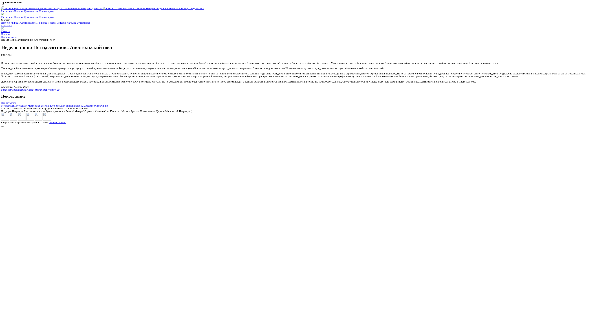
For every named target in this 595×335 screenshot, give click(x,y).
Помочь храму (46, 11)
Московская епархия (39, 105)
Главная (5, 31)
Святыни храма (28, 22)
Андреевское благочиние (94, 105)
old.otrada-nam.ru (57, 122)
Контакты (6, 25)
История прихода (10, 22)
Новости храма (9, 37)
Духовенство (83, 22)
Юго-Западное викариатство (65, 105)
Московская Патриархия (14, 105)
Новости (19, 11)
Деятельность (31, 11)
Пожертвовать (8, 103)
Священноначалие (67, 22)
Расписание (7, 11)
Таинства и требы (47, 22)
